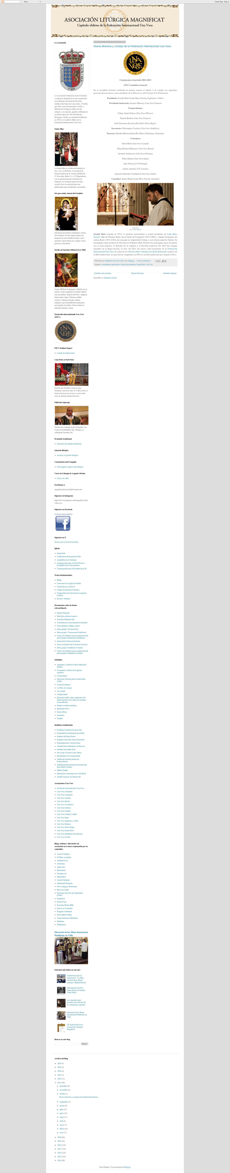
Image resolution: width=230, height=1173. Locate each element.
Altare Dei (61, 867)
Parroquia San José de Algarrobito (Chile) (70, 894)
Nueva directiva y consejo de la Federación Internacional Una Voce (132, 46)
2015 (59, 1156)
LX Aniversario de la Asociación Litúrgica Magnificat (75, 1026)
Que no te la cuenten (64, 908)
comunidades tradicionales (111, 264)
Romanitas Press (63, 708)
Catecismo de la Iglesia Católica (69, 583)
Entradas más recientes (102, 273)
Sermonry (60, 715)
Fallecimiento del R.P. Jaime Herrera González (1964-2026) (76, 990)
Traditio (60, 718)
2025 (59, 1067)
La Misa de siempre (64, 687)
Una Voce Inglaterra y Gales (67, 820)
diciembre (64, 1086)
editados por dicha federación (147, 251)
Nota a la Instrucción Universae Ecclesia (72, 644)
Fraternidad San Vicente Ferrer (68, 743)
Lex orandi (61, 691)
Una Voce (149, 264)
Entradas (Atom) (110, 277)
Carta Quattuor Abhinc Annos (68, 625)
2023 (59, 1075)
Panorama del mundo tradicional (69, 443)
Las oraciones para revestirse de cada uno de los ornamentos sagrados (76, 1002)
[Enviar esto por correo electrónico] (156, 261)
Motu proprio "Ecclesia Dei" (68, 629)
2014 (59, 1160)
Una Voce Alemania (64, 791)
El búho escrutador (64, 857)
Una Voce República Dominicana (69, 833)
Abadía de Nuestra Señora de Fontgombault (68, 760)
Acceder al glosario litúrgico (67, 455)
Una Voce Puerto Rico (65, 830)
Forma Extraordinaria (128, 264)
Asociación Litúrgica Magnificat (63, 514)
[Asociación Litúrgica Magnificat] (63, 531)
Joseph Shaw (140, 264)
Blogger (127, 1167)
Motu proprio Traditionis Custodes (70, 647)
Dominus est (61, 873)
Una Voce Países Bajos (66, 827)
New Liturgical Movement (67, 886)
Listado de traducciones (66, 353)
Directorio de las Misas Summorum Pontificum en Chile (71, 933)
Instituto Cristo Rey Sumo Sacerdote (70, 739)
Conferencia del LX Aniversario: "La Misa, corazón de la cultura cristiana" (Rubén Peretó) (76, 979)
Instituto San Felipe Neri (66, 749)
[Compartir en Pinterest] (165, 261)
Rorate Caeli (61, 901)
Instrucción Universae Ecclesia (68, 641)
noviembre (64, 1089)
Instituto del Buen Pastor (66, 736)
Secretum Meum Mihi (65, 905)
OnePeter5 (61, 898)
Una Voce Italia (63, 817)
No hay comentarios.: (144, 261)
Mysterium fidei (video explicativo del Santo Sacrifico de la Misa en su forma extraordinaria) (71, 699)
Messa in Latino (63, 889)
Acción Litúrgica (63, 854)
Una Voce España (64, 811)
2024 (59, 1071)
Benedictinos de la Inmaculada (68, 756)
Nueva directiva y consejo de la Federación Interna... (79, 1097)
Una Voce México (64, 824)
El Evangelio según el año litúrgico (70, 466)
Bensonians (61, 870)
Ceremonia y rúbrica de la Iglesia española (69, 671)
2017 (59, 1149)
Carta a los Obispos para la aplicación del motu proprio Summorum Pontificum (72, 636)
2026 (59, 1063)
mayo (62, 1117)
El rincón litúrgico (64, 684)
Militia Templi (62, 770)
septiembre (64, 1101)
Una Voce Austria (64, 798)
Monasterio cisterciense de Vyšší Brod (71, 773)
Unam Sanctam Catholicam (67, 918)
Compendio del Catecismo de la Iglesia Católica (71, 594)
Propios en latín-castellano (67, 705)
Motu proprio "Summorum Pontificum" (72, 632)
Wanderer (60, 921)
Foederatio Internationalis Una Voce (70, 788)
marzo (62, 1125)
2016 (59, 1152)
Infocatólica (61, 876)
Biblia (59, 580)
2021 (59, 1082)
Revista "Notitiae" (64, 598)
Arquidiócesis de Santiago (67, 559)
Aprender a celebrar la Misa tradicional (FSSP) (71, 665)
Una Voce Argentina (65, 794)
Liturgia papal (62, 694)
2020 (59, 1137)
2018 (59, 1145)
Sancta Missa (62, 712)
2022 (59, 1078)
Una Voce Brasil (63, 801)
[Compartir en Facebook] (163, 261)
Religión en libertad (64, 911)
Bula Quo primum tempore (67, 616)
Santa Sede (61, 553)
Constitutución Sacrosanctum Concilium (72, 622)
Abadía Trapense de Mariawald (69, 776)
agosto (62, 1105)
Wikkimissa (61, 924)
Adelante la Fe (62, 860)
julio (61, 1109)
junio (62, 1113)
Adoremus (61, 863)
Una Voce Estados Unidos (67, 814)
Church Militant (137, 229)
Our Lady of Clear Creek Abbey (69, 752)
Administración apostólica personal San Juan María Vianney (72, 765)
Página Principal (137, 273)
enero (62, 1132)
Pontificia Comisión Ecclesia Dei (69, 730)
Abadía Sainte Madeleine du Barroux (71, 746)
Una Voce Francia (64, 807)
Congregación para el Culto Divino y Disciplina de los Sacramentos (71, 564)
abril (61, 1121)
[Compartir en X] (161, 261)
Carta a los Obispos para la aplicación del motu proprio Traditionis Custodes (72, 652)
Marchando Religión (64, 883)
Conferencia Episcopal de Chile (69, 556)
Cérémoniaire (62, 675)
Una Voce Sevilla (63, 837)
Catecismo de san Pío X (66, 586)
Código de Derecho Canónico (68, 589)
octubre (63, 1093)
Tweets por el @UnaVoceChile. (67, 542)
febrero (62, 1128)
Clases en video (63, 478)
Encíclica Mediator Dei (65, 619)
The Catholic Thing (64, 914)
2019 (59, 1141)
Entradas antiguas (170, 273)
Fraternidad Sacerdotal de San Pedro (70, 733)
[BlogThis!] (158, 261)
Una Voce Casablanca (65, 804)
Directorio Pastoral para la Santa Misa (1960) (71, 680)
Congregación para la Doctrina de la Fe (72, 568)
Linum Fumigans (63, 880)
